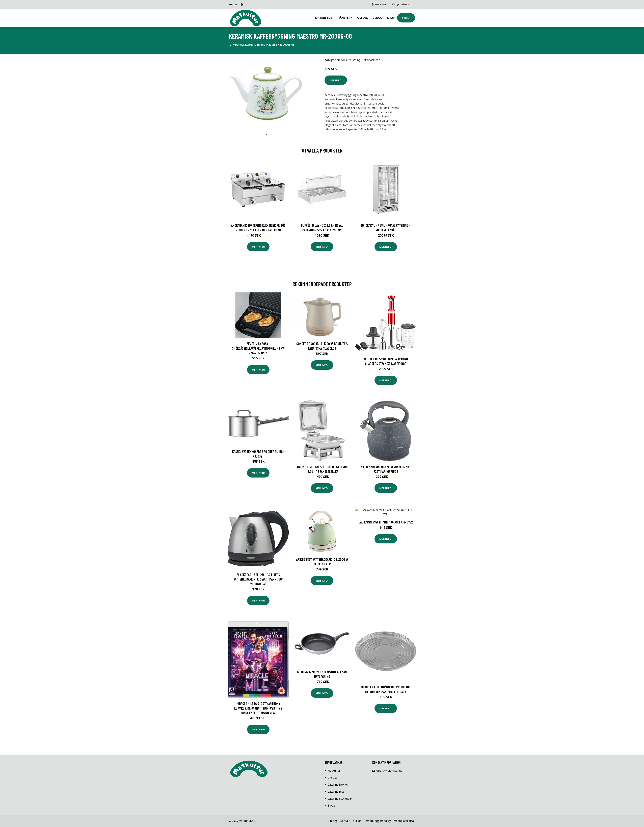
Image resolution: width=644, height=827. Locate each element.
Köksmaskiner (371, 60)
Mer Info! (335, 80)
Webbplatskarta (403, 821)
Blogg (377, 18)
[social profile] (241, 4)
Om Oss (332, 778)
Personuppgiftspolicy (377, 821)
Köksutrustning (350, 60)
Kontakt (345, 821)
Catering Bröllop (338, 784)
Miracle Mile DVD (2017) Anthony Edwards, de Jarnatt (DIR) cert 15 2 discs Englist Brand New (258, 708)
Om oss (362, 18)
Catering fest (336, 791)
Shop (391, 18)
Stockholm (381, 4)
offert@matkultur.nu (401, 4)
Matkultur (323, 18)
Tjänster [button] (343, 18)
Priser (406, 17)
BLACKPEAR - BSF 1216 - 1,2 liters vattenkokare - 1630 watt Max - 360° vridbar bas (258, 579)
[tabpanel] (266, 94)
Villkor (357, 821)
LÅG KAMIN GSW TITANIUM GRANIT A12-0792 (386, 522)
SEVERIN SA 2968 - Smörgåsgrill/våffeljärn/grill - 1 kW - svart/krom (258, 348)
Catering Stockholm (340, 798)
